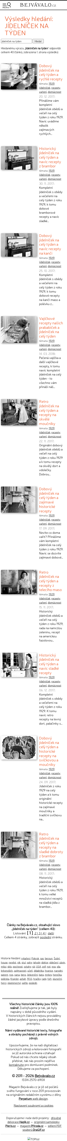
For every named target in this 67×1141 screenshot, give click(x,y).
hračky (37, 978)
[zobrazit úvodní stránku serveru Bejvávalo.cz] (38, 7)
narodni (58, 970)
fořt (49, 978)
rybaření (25, 958)
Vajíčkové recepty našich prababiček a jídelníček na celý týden (51, 327)
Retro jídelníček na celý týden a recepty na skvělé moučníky (49, 412)
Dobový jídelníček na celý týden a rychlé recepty (51, 72)
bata (41, 974)
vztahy (27, 966)
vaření (43, 92)
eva (54, 966)
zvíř (44, 966)
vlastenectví (14, 982)
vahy (29, 962)
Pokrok (35, 958)
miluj (3, 966)
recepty (55, 87)
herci (3, 982)
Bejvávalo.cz (45, 1075)
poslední (45, 937)
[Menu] (6, 5)
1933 (29, 978)
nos (11, 974)
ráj (33, 966)
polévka (5, 978)
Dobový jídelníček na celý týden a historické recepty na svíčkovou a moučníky (49, 751)
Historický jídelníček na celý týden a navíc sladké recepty (49, 663)
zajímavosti (20, 970)
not (49, 966)
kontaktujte (16, 1065)
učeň (30, 970)
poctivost (18, 966)
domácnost (54, 92)
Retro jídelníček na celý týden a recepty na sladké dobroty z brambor (51, 844)
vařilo (25, 982)
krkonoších (7, 970)
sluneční (57, 978)
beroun (49, 958)
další (51, 933)
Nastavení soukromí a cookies (33, 1105)
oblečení (53, 962)
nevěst (12, 962)
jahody (36, 962)
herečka (57, 974)
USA (38, 966)
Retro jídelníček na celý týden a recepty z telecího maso (50, 580)
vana (17, 974)
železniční (32, 974)
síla (58, 966)
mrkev (48, 974)
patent (4, 974)
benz (23, 974)
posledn (33, 982)
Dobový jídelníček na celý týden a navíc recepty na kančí (50, 244)
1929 (51, 83)
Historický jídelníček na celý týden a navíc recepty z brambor (50, 157)
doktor (44, 962)
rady (44, 978)
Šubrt (57, 958)
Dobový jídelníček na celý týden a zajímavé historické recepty (49, 499)
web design (33, 1098)
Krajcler (14, 978)
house (4, 962)
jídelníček (44, 87)
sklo (9, 966)
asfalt (23, 978)
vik (18, 962)
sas (42, 958)
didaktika (39, 970)
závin (62, 962)
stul (24, 962)
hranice (49, 970)
